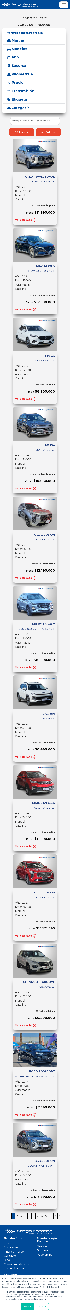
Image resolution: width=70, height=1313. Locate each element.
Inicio (7, 1243)
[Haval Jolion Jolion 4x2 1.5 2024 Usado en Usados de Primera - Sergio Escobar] (35, 513)
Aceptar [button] (27, 1306)
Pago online (45, 1254)
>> (60, 1216)
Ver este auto (24, 219)
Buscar (23, 132)
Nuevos (42, 1246)
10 (50, 1216)
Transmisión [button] (22, 91)
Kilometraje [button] (22, 74)
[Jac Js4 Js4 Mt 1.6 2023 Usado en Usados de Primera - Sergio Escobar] (35, 692)
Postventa (43, 1250)
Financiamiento (14, 1251)
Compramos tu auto (17, 1264)
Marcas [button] (18, 40)
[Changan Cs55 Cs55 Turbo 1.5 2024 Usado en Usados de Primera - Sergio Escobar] (35, 782)
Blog (7, 1260)
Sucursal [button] (19, 66)
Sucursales (11, 1247)
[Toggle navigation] (63, 4)
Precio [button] (17, 82)
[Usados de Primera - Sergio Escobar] (24, 4)
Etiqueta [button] (19, 99)
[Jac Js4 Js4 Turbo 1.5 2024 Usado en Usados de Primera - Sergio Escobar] (35, 424)
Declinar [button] (42, 1306)
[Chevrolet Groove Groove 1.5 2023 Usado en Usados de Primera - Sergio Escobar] (35, 961)
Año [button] (15, 57)
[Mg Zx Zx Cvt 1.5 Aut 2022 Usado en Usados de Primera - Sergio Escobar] (35, 334)
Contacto (10, 1255)
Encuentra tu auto (16, 1268)
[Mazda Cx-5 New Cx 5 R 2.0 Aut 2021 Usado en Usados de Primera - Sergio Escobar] (35, 245)
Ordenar (50, 132)
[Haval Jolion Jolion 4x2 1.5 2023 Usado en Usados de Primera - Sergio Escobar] (35, 871)
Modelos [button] (19, 49)
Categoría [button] (20, 108)
